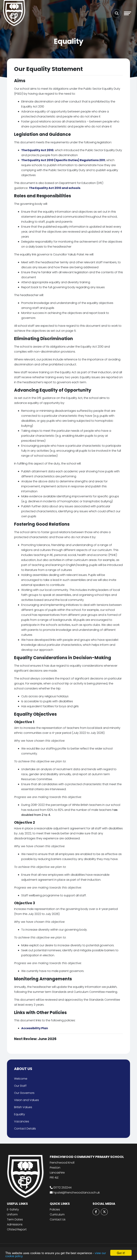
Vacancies (21, 1121)
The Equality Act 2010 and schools (54, 188)
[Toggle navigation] (127, 13)
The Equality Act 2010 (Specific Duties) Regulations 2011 (63, 160)
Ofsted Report (17, 1229)
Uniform (12, 1214)
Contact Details (25, 1128)
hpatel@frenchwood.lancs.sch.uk (76, 1192)
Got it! (121, 1253)
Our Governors (24, 1093)
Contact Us (57, 1219)
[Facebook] (96, 1211)
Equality (19, 1114)
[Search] (116, 13)
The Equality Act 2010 (37, 150)
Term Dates (15, 1219)
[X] (104, 1211)
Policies (55, 1209)
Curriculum (57, 1214)
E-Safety (13, 1209)
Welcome (20, 1079)
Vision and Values (26, 1100)
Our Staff (20, 1086)
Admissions (14, 1224)
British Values (23, 1107)
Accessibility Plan (34, 1028)
